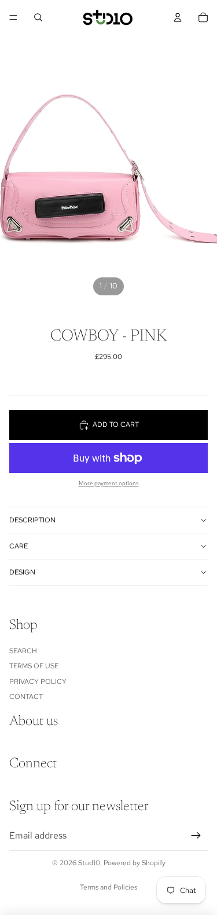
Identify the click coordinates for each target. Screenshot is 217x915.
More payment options (109, 483)
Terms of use (33, 666)
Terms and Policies (108, 887)
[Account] (177, 17)
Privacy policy (38, 681)
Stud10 (89, 863)
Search (23, 651)
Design (22, 572)
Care (18, 546)
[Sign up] (196, 835)
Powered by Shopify (134, 863)
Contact (26, 696)
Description (32, 520)
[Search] (38, 17)
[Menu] (13, 17)
